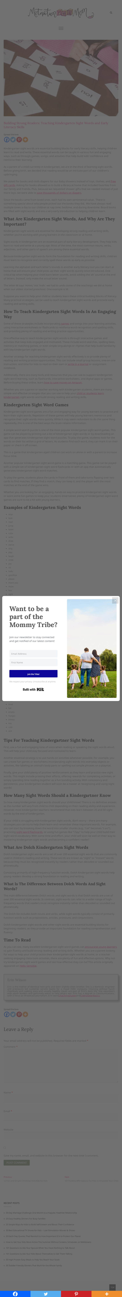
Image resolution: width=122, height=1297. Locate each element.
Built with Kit (33, 689)
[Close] (115, 600)
